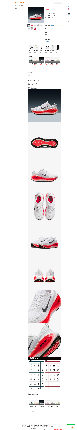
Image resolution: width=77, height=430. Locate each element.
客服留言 (43, 428)
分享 (46, 41)
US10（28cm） (53, 17)
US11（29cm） (54, 19)
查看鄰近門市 (52, 25)
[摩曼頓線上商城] (19, 2)
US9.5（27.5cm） (47, 17)
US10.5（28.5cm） (47, 19)
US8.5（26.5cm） (47, 15)
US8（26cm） (53, 13)
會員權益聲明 (43, 429)
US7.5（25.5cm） (47, 13)
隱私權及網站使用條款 (33, 428)
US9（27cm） (53, 15)
